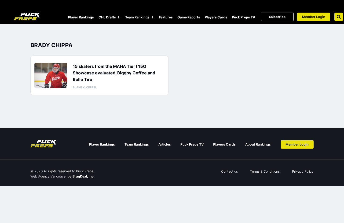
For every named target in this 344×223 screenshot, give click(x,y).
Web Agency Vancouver (48, 176)
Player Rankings (81, 17)
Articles (164, 144)
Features (166, 17)
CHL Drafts (107, 17)
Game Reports (188, 17)
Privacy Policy (303, 171)
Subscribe (277, 17)
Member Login (313, 17)
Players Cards (216, 17)
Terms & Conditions (265, 171)
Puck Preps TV (243, 17)
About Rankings (258, 144)
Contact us (229, 171)
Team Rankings (137, 17)
